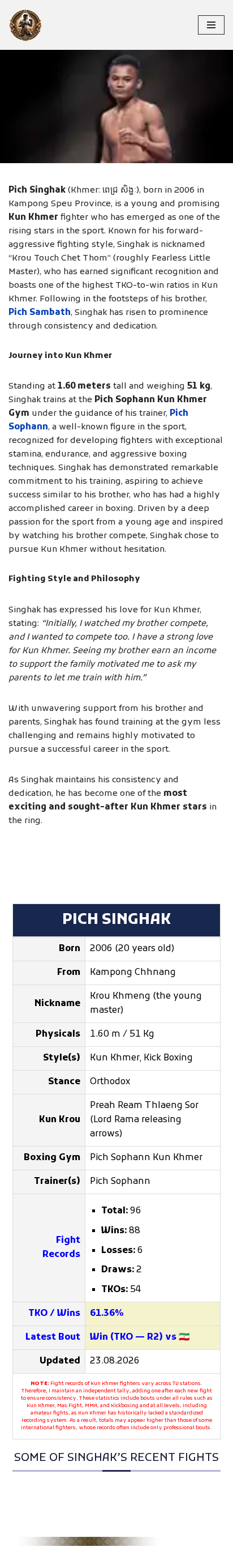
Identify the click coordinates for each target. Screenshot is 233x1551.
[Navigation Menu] (211, 25)
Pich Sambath (39, 312)
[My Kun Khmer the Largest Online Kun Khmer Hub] (25, 25)
